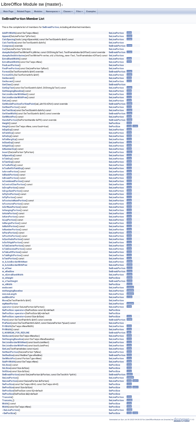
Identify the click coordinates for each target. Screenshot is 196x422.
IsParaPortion (9, 233)
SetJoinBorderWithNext (14, 342)
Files (78, 11)
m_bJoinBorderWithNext (14, 262)
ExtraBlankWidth (10, 59)
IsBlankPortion (9, 175)
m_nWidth (7, 284)
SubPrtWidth (8, 361)
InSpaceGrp (8, 155)
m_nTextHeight (10, 281)
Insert (5, 152)
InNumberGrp (9, 149)
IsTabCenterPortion (12, 245)
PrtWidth (6, 326)
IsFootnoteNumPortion (14, 200)
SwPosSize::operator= (13, 310)
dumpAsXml (8, 52)
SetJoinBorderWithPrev (14, 345)
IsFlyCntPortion (10, 194)
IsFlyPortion (8, 197)
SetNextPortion (10, 352)
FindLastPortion (10, 65)
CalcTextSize (9, 42)
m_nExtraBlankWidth (12, 274)
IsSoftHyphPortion (11, 242)
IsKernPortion (9, 216)
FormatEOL (8, 75)
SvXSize (6, 371)
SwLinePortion (116, 33)
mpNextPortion (10, 303)
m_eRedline (8, 271)
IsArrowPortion (10, 171)
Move (5, 300)
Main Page (8, 11)
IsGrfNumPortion (11, 207)
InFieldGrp (7, 133)
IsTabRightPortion (11, 255)
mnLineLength (9, 294)
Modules (38, 11)
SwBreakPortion (50, 27)
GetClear (6, 84)
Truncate (7, 397)
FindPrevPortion (10, 68)
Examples (91, 11)
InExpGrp (6, 129)
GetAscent (7, 78)
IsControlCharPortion (13, 184)
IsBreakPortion (10, 178)
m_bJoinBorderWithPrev (14, 265)
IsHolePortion (9, 213)
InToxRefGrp (8, 165)
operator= (7, 307)
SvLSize (6, 365)
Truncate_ (7, 400)
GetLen (5, 100)
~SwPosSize (8, 413)
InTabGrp (6, 158)
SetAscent (7, 336)
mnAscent (7, 287)
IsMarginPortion (10, 223)
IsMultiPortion (9, 226)
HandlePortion (9, 120)
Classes (67, 11)
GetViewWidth (9, 113)
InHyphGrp (7, 146)
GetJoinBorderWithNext (14, 94)
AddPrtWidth (8, 33)
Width (5, 403)
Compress (7, 46)
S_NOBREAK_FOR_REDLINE (15, 332)
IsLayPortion (8, 220)
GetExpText (8, 88)
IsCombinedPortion (12, 181)
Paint (5, 320)
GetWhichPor (9, 117)
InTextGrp (7, 162)
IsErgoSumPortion (11, 191)
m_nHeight (7, 278)
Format (6, 71)
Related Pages (23, 11)
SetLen (5, 349)
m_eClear (7, 268)
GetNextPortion (10, 107)
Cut (4, 49)
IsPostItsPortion (10, 236)
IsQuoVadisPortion (12, 239)
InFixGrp (6, 136)
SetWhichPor (8, 358)
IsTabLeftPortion (11, 252)
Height (5, 123)
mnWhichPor (8, 297)
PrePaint (6, 323)
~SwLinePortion (10, 410)
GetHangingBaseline (12, 91)
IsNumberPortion (11, 229)
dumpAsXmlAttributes (13, 55)
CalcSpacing (8, 39)
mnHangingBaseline (12, 291)
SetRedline (7, 355)
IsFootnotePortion (11, 204)
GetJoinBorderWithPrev (14, 97)
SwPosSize (114, 123)
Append (6, 36)
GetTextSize (8, 110)
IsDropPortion (9, 187)
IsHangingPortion (11, 210)
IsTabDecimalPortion (13, 249)
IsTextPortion (9, 258)
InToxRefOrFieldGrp (12, 168)
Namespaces (52, 11)
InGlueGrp (7, 142)
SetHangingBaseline (12, 339)
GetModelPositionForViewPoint (18, 104)
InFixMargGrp (9, 139)
